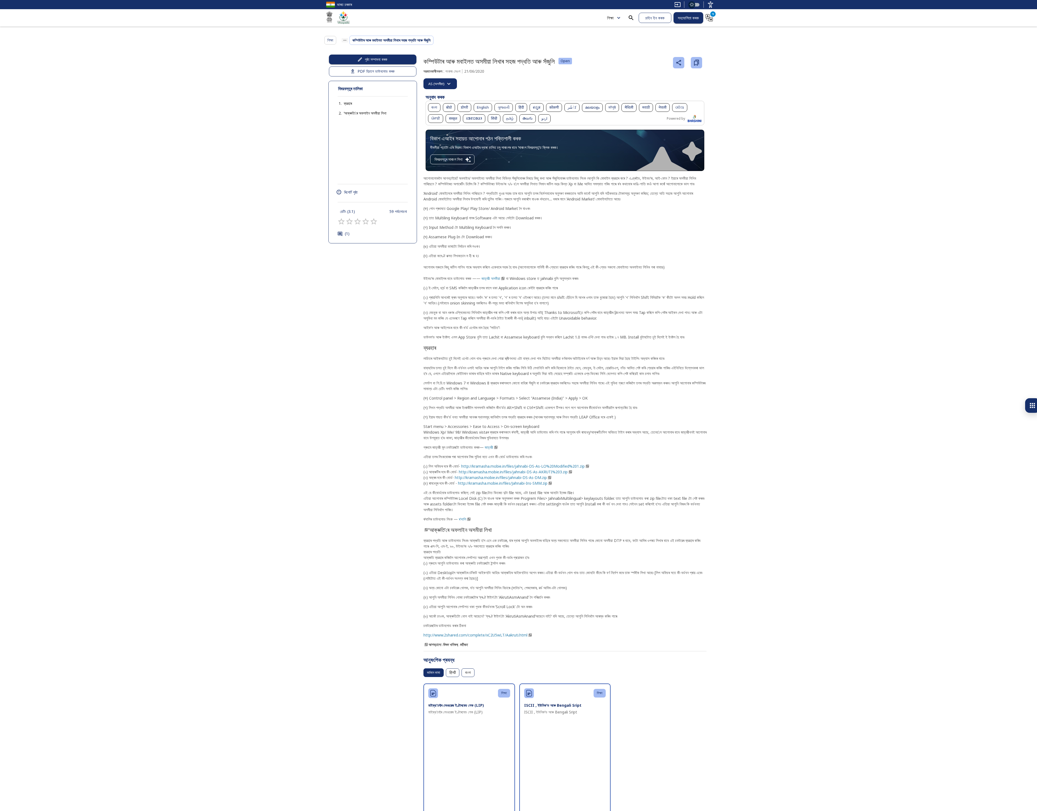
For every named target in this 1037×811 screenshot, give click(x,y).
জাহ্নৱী (489, 447)
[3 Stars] (357, 221)
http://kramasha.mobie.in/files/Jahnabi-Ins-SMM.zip (502, 483)
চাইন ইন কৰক (655, 18)
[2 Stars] (349, 221)
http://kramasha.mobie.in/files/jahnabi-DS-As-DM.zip (501, 477)
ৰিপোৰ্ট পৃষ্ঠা (351, 192)
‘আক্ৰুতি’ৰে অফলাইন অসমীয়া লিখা (365, 113)
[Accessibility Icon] (710, 4)
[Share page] (678, 62)
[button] (342, 103)
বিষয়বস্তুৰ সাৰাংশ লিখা (449, 159)
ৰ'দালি (462, 519)
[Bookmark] (696, 62)
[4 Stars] (366, 221)
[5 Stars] (374, 221)
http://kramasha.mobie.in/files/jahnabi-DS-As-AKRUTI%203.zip (513, 471)
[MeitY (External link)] (329, 18)
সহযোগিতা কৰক (688, 18)
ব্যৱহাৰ (348, 103)
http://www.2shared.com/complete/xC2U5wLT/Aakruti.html (475, 635)
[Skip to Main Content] (677, 4)
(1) (347, 233)
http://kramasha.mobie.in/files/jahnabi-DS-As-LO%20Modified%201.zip (523, 466)
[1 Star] (341, 221)
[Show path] (345, 40)
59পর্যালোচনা (398, 211)
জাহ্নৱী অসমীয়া (491, 278)
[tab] (440, 83)
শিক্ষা (610, 18)
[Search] (631, 17)
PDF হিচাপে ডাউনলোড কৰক (376, 71)
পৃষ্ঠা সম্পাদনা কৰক (376, 59)
